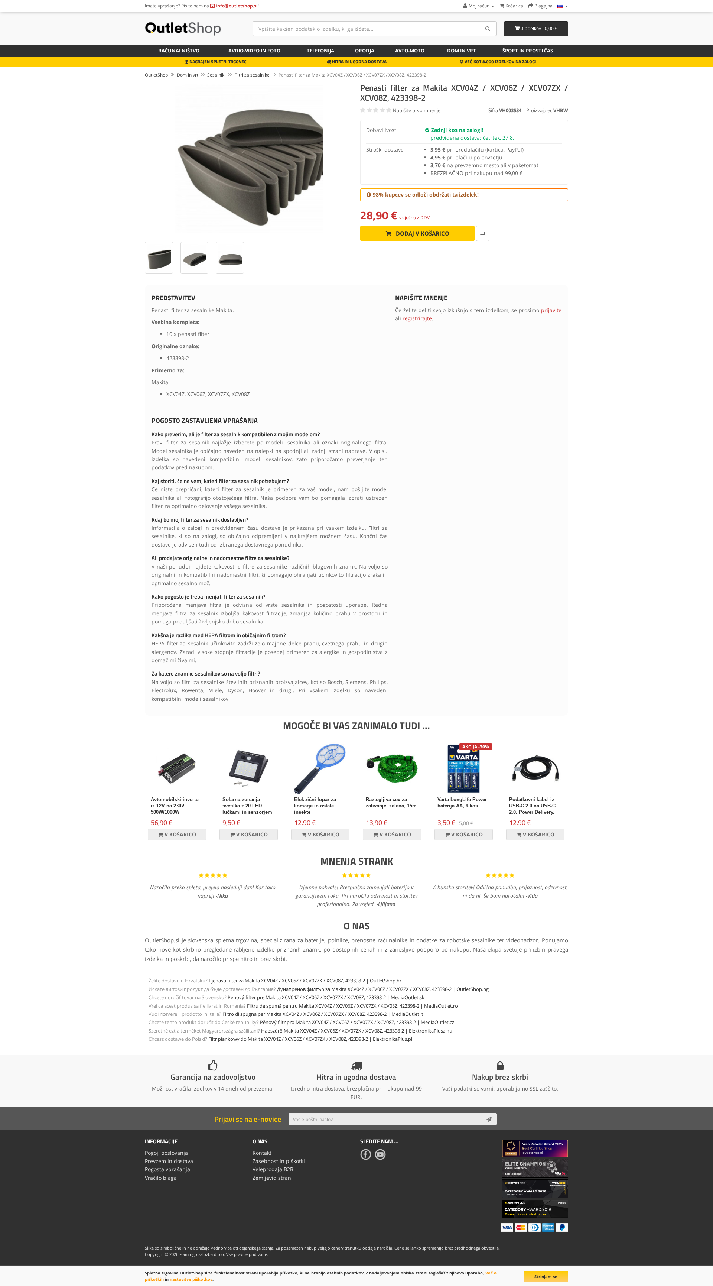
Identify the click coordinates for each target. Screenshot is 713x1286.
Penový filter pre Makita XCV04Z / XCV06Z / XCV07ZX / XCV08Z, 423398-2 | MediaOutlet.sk (326, 997)
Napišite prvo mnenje (416, 110)
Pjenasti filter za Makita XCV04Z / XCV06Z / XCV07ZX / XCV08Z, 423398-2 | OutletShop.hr (305, 980)
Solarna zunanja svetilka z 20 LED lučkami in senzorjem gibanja (247, 809)
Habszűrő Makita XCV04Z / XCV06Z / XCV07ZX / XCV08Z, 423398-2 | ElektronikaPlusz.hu (356, 1030)
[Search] (488, 28)
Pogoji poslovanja (166, 1152)
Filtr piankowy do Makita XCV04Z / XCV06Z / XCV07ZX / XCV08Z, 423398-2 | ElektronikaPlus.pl (310, 1039)
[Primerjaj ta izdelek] (482, 233)
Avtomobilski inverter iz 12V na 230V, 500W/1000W (175, 806)
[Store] (562, 6)
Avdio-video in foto (254, 50)
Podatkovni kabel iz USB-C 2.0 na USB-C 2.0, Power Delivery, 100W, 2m (532, 809)
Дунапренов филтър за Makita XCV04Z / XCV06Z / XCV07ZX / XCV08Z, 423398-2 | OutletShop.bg (383, 989)
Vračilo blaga (161, 1177)
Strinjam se (545, 1276)
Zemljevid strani (273, 1177)
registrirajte (417, 318)
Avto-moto (409, 50)
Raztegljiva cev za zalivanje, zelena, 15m (391, 803)
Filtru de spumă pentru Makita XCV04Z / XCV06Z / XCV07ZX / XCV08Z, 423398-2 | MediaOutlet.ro (352, 1005)
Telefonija (320, 50)
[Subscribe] (489, 1119)
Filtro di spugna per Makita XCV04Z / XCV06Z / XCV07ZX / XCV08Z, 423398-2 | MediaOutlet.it (322, 1014)
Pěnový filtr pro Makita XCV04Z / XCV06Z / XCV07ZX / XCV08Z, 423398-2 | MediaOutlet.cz (357, 1022)
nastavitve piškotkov (191, 1279)
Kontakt (262, 1152)
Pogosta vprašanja (167, 1169)
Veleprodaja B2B (273, 1169)
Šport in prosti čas (527, 50)
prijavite (551, 310)
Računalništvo (178, 50)
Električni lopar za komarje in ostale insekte (315, 806)
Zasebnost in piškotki (279, 1160)
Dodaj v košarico (421, 233)
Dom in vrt (461, 50)
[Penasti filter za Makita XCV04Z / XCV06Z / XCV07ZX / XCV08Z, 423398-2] (249, 158)
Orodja (364, 50)
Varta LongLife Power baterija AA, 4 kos (462, 803)
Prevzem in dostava (169, 1160)
